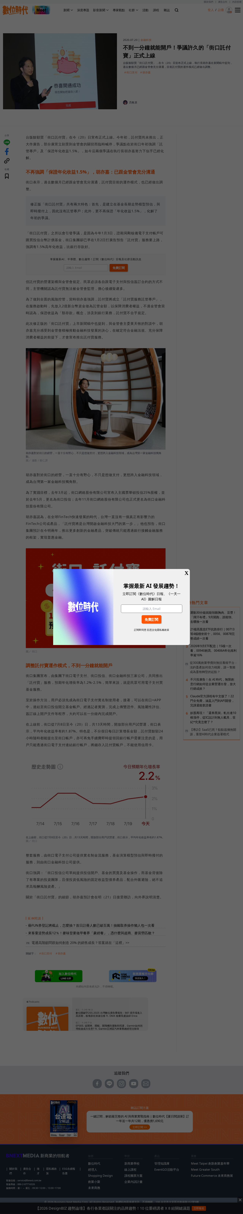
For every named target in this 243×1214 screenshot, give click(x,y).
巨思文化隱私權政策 (158, 630)
